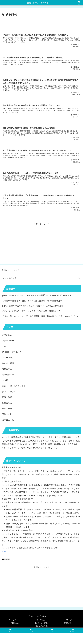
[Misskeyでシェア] (69, 574)
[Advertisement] (41, 23)
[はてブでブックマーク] (32, 580)
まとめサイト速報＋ (41, 623)
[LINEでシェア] (69, 580)
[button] (79, 278)
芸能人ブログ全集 (41, 626)
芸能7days (15, 623)
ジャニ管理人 (41, 620)
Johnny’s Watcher (15, 620)
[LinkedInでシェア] (41, 586)
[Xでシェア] (14, 574)
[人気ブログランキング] (6, 559)
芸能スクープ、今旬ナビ (37, 3)
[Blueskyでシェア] (51, 574)
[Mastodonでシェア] (32, 574)
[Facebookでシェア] (14, 580)
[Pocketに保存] (51, 580)
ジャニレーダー (68, 620)
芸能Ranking (68, 623)
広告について (7, 551)
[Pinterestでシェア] (23, 586)
